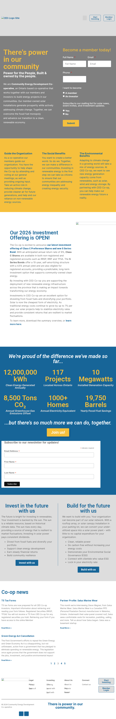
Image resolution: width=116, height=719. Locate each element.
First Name (10, 461)
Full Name (68, 57)
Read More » (6, 628)
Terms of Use (32, 689)
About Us (67, 685)
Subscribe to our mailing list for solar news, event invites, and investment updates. (86, 104)
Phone (66, 72)
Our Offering (50, 685)
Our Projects (67, 688)
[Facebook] (21, 713)
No (66, 114)
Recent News (67, 692)
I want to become (72, 88)
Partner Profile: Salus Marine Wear (79, 600)
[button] (85, 18)
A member (71, 93)
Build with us (50, 693)
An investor (71, 96)
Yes (67, 110)
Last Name (10, 472)
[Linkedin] (26, 713)
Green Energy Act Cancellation (17, 636)
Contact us (86, 685)
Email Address (12, 451)
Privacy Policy (32, 685)
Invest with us (51, 689)
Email (91, 57)
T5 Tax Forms (8, 600)
